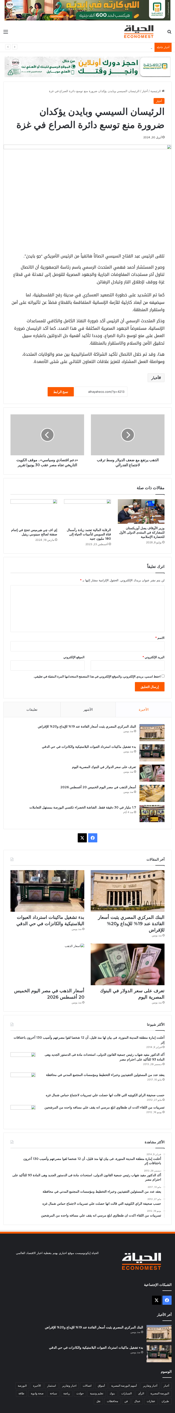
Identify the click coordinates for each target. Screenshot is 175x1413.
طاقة (21, 1393)
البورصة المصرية (159, 1393)
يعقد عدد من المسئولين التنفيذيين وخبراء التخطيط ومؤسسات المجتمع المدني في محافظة (105, 1075)
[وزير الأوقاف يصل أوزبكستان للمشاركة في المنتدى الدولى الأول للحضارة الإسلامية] (141, 511)
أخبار (145, 91)
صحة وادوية (37, 1393)
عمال (137, 1401)
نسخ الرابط (60, 392)
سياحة (53, 1393)
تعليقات (31, 709)
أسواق (101, 1385)
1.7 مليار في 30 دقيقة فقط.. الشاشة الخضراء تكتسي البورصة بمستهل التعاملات (82, 807)
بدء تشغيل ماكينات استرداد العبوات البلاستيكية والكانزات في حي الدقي (89, 747)
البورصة (22, 1385)
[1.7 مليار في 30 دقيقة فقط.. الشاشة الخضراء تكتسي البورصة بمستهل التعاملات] (152, 813)
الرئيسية (156, 91)
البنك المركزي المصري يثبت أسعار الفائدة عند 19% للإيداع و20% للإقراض (87, 726)
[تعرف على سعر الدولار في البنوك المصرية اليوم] (152, 773)
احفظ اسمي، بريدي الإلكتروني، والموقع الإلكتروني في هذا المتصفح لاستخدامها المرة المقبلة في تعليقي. (97, 676)
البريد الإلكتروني (153, 657)
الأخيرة (144, 709)
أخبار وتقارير (150, 1385)
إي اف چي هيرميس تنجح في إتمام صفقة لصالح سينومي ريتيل (34, 532)
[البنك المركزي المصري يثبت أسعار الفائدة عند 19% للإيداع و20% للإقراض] (152, 732)
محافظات (112, 1401)
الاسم (160, 638)
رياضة (66, 1393)
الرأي (141, 1393)
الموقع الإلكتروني (74, 657)
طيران (165, 1401)
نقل (98, 1401)
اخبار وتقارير (69, 1385)
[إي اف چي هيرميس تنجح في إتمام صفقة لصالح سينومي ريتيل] (33, 512)
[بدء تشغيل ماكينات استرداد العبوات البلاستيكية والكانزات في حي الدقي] (152, 752)
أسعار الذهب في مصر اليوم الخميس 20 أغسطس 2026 (98, 787)
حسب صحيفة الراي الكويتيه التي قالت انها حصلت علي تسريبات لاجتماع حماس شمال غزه (105, 1095)
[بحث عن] (169, 33)
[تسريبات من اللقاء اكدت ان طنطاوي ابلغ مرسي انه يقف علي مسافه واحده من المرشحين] (23, 1113)
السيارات (126, 1393)
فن (126, 1401)
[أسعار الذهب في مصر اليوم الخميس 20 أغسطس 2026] (152, 793)
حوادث (80, 1393)
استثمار (51, 1385)
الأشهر (88, 709)
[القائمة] (5, 33)
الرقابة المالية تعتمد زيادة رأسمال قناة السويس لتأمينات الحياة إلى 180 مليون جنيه (89, 534)
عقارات (151, 1401)
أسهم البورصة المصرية (124, 1385)
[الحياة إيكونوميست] (139, 31)
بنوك (112, 1393)
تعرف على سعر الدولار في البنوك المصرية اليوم (122, 47)
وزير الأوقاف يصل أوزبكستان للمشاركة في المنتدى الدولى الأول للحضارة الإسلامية (142, 532)
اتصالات (87, 1385)
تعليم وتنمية (96, 1393)
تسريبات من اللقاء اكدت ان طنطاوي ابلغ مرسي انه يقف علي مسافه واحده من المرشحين (104, 1107)
